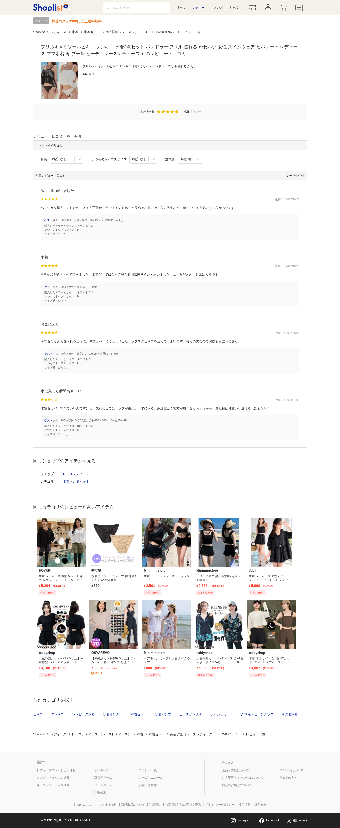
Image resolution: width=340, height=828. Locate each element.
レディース (199, 7)
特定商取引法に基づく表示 (183, 804)
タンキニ (57, 714)
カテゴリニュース (151, 777)
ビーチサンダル (190, 714)
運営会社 (261, 804)
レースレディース (76, 474)
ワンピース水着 (83, 714)
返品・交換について (235, 770)
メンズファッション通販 (53, 777)
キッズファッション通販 (53, 785)
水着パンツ (163, 714)
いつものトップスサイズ (109, 159)
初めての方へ (288, 777)
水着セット (92, 32)
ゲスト (48, 220)
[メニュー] (299, 7)
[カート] (283, 7)
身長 (44, 159)
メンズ (218, 7)
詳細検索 (100, 792)
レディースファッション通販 (56, 770)
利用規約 (155, 804)
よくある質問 (108, 804)
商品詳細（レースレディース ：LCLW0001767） (141, 32)
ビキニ (38, 714)
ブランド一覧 (148, 770)
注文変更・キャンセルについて (243, 777)
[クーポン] (252, 7)
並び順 (170, 159)
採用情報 (245, 804)
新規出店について (133, 804)
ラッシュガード (221, 714)
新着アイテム (103, 777)
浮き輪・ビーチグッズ (257, 714)
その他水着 (290, 714)
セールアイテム (104, 785)
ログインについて (291, 770)
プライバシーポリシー (220, 804)
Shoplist (39, 32)
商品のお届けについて (237, 785)
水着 (75, 32)
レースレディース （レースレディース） (101, 734)
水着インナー (112, 714)
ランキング (101, 770)
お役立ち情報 (148, 785)
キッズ (233, 7)
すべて (181, 7)
